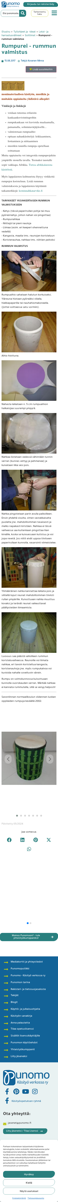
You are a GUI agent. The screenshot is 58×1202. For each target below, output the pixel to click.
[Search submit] (22, 13)
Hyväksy (29, 1174)
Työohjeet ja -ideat (24, 31)
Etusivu (6, 31)
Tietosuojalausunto (36, 1198)
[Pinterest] (16, 1091)
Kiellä (29, 1182)
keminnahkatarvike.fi (31, 190)
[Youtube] (25, 1091)
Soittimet (30, 35)
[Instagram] (35, 1091)
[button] (9, 840)
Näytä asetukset (29, 1191)
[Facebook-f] (7, 1091)
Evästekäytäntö (19, 1198)
